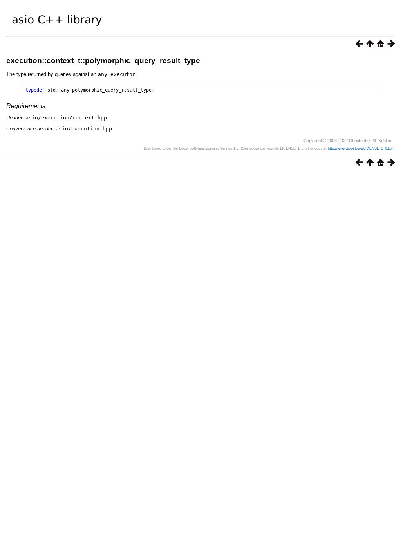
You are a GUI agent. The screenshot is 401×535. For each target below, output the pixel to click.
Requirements (25, 106)
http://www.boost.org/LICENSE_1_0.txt (360, 148)
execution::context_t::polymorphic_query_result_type (103, 60)
